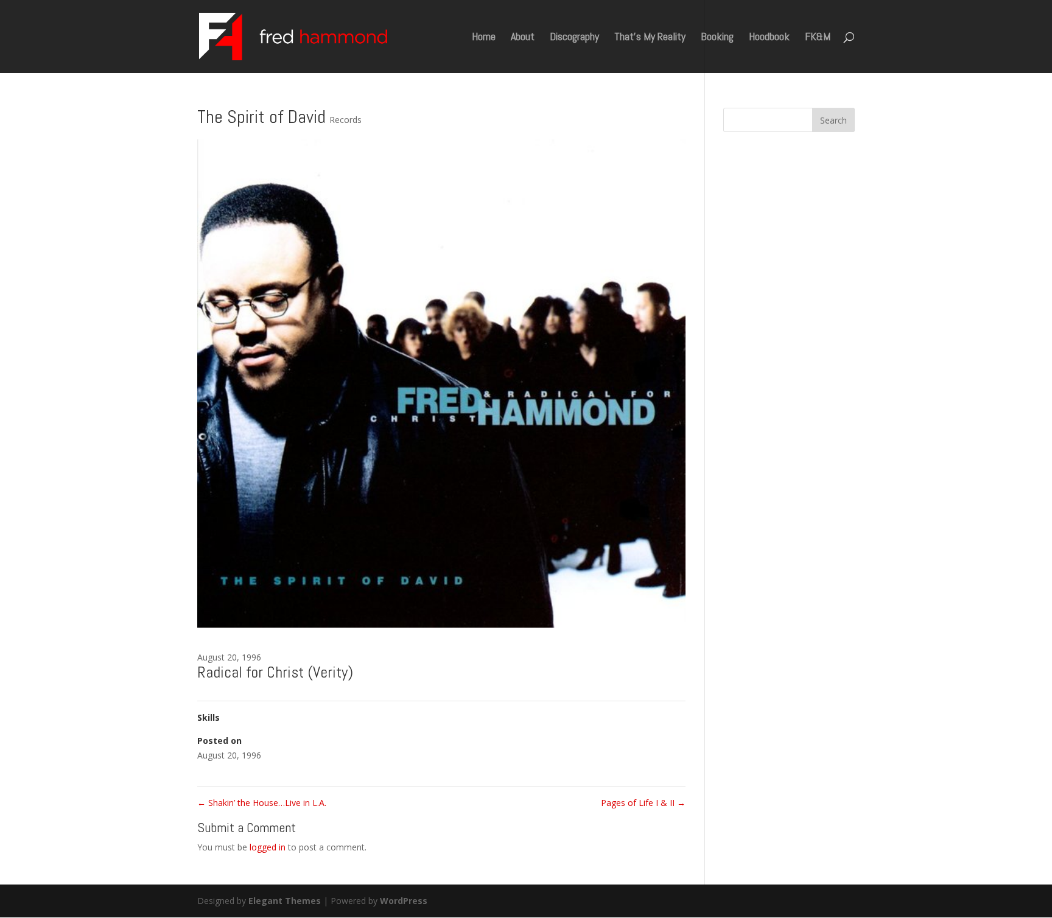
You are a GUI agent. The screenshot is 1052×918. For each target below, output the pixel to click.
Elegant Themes (284, 900)
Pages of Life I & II (643, 802)
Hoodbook (769, 37)
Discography (574, 37)
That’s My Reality (650, 37)
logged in (268, 847)
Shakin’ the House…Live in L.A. (261, 802)
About (523, 37)
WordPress (403, 900)
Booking (717, 37)
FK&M (817, 37)
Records (345, 119)
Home (484, 37)
